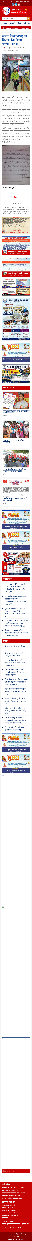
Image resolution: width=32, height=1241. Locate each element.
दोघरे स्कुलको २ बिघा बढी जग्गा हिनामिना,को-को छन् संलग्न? (14, 728)
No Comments (16, 51)
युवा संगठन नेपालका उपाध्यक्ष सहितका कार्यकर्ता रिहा (13, 441)
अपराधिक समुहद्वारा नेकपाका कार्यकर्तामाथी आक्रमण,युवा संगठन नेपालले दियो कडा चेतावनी (15, 720)
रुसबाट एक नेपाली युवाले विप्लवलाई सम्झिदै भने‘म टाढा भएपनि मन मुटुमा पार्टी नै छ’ (16, 701)
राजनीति (13, 23)
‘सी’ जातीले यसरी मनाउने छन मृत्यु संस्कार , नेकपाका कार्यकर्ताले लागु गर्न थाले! (16, 711)
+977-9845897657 (9, 2)
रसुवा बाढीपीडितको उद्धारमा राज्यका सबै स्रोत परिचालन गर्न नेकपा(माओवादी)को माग (16, 599)
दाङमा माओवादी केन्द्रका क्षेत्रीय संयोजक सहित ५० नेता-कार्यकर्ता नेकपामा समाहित (15, 663)
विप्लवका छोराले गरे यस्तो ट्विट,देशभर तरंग (16, 647)
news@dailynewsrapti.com (13, 1198)
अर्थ (24, 23)
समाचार (5, 23)
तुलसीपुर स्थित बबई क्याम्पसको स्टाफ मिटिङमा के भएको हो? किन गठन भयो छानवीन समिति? (16, 611)
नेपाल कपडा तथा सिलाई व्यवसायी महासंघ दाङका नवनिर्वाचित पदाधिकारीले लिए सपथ (15, 587)
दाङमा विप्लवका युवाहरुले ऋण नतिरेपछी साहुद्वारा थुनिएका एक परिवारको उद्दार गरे (14, 672)
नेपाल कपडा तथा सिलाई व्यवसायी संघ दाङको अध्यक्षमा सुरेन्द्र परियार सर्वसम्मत (16, 623)
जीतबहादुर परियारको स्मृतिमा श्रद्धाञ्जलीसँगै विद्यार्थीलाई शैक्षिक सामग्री (16, 631)
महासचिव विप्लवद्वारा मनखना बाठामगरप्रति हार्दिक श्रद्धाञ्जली (15, 499)
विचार (20, 23)
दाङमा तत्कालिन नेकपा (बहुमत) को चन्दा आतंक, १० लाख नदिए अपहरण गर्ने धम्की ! (15, 692)
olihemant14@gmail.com (22, 2)
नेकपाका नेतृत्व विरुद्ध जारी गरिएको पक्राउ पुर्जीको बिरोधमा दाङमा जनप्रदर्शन (14, 470)
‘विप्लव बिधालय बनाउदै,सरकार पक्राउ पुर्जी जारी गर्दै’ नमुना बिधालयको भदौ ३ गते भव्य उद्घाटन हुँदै (16, 682)
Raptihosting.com (19, 1239)
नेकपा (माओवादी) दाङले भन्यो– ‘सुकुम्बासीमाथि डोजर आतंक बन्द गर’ (16, 412)
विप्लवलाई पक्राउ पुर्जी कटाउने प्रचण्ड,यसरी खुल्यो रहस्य (14, 654)
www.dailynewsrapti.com (10, 1190)
